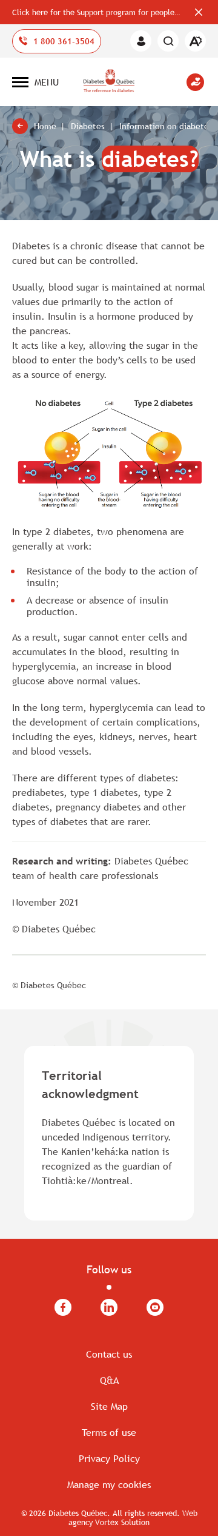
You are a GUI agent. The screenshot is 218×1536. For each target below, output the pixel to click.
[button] (35, 82)
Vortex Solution (122, 1522)
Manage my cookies (109, 1484)
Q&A (109, 1380)
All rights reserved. (146, 1512)
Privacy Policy (109, 1458)
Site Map (109, 1406)
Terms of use (109, 1432)
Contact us (109, 1354)
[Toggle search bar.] (168, 41)
